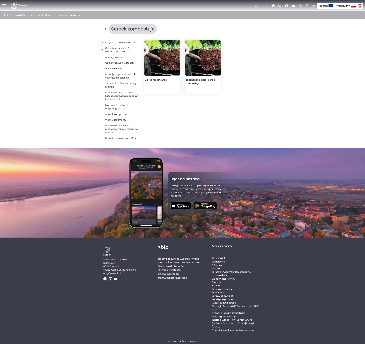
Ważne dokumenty (115, 120)
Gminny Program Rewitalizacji (228, 313)
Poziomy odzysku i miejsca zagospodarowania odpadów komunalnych (121, 96)
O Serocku (217, 265)
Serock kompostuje (69, 15)
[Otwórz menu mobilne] (4, 6)
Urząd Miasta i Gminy (223, 278)
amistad (188, 341)
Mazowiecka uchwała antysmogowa (117, 106)
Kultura (216, 268)
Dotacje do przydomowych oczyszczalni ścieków (120, 76)
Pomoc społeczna (222, 289)
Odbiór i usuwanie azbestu (119, 63)
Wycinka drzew (113, 68)
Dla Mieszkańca (18, 15)
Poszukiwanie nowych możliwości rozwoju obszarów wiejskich (121, 129)
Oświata (216, 282)
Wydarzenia (218, 261)
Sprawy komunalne (222, 296)
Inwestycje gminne (222, 299)
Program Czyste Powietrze (120, 42)
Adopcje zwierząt (115, 57)
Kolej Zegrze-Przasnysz (225, 316)
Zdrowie (216, 285)
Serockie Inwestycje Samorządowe (231, 272)
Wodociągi (218, 292)
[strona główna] (4, 15)
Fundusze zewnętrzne (224, 302)
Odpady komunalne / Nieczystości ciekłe (117, 49)
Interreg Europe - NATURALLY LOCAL (232, 319)
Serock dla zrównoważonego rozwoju (121, 85)
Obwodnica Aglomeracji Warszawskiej (233, 330)
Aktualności (218, 258)
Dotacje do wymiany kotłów (120, 138)
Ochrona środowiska (42, 15)
